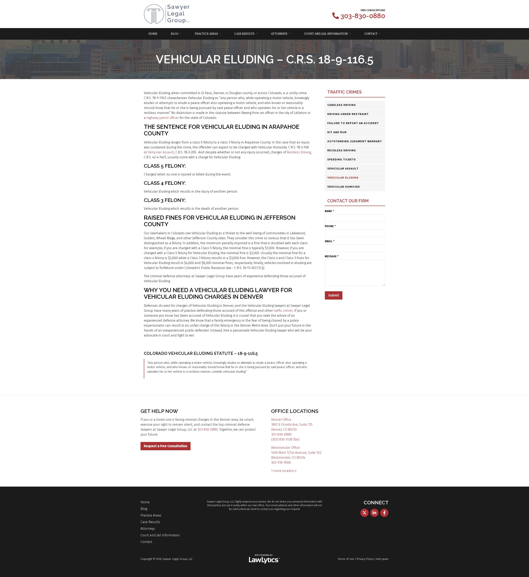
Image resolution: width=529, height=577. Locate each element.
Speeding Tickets (341, 159)
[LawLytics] (264, 559)
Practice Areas (206, 34)
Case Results (244, 34)
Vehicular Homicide (343, 186)
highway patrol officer (163, 118)
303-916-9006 (281, 462)
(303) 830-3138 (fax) (285, 439)
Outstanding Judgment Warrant (354, 141)
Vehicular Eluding (343, 177)
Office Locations (294, 411)
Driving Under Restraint (348, 114)
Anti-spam (382, 559)
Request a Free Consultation (165, 446)
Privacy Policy (365, 559)
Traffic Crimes (344, 92)
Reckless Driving (299, 152)
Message (332, 256)
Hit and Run (337, 132)
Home (153, 34)
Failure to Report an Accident (353, 123)
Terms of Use (346, 559)
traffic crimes (283, 311)
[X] (364, 513)
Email (330, 241)
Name (329, 211)
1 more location (282, 471)
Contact (371, 34)
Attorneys (279, 34)
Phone (330, 226)
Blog (174, 34)
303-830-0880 (363, 16)
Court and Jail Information (326, 34)
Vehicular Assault (161, 152)
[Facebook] (384, 513)
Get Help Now (159, 411)
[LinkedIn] (374, 513)
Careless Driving (341, 105)
